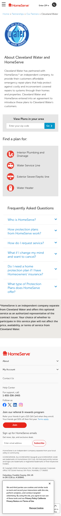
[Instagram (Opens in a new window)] (21, 405)
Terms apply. (43, 419)
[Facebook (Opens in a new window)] (4, 405)
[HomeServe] (18, 5)
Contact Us (8, 378)
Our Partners (32, 14)
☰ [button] (3, 4)
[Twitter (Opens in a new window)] (10, 405)
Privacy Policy (31, 498)
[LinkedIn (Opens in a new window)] (15, 405)
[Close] (50, 483)
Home (6, 14)
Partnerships (18, 14)
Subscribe (39, 443)
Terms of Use (28, 501)
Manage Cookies (36, 508)
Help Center (9, 387)
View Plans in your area (28, 119)
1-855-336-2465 (11, 395)
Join (14, 425)
